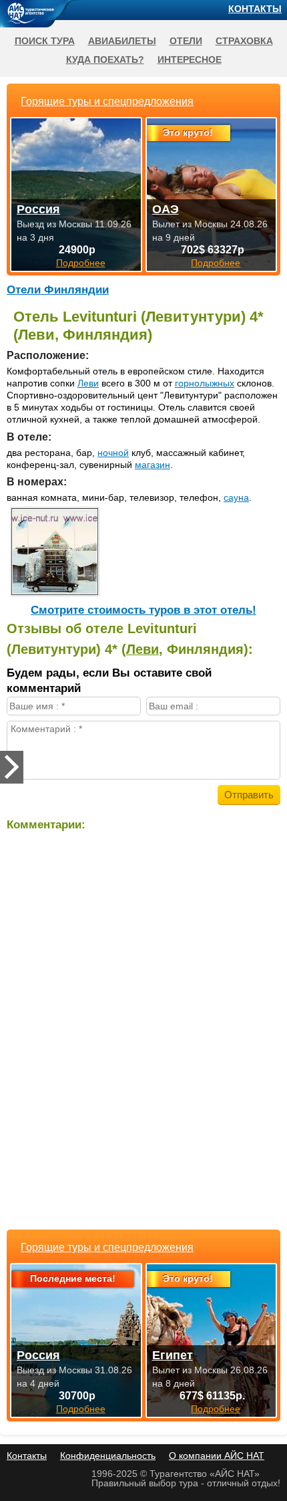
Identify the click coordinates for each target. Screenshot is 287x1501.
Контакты (255, 8)
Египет (172, 1355)
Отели (186, 40)
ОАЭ (165, 209)
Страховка (244, 40)
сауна (236, 497)
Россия (38, 1355)
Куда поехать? (105, 59)
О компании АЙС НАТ (216, 1455)
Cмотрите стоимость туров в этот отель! (143, 610)
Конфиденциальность (108, 1455)
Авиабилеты (122, 40)
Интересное (190, 59)
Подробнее (80, 1408)
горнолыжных (204, 383)
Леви (88, 383)
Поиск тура (45, 40)
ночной (113, 452)
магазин (152, 464)
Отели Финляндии (58, 289)
